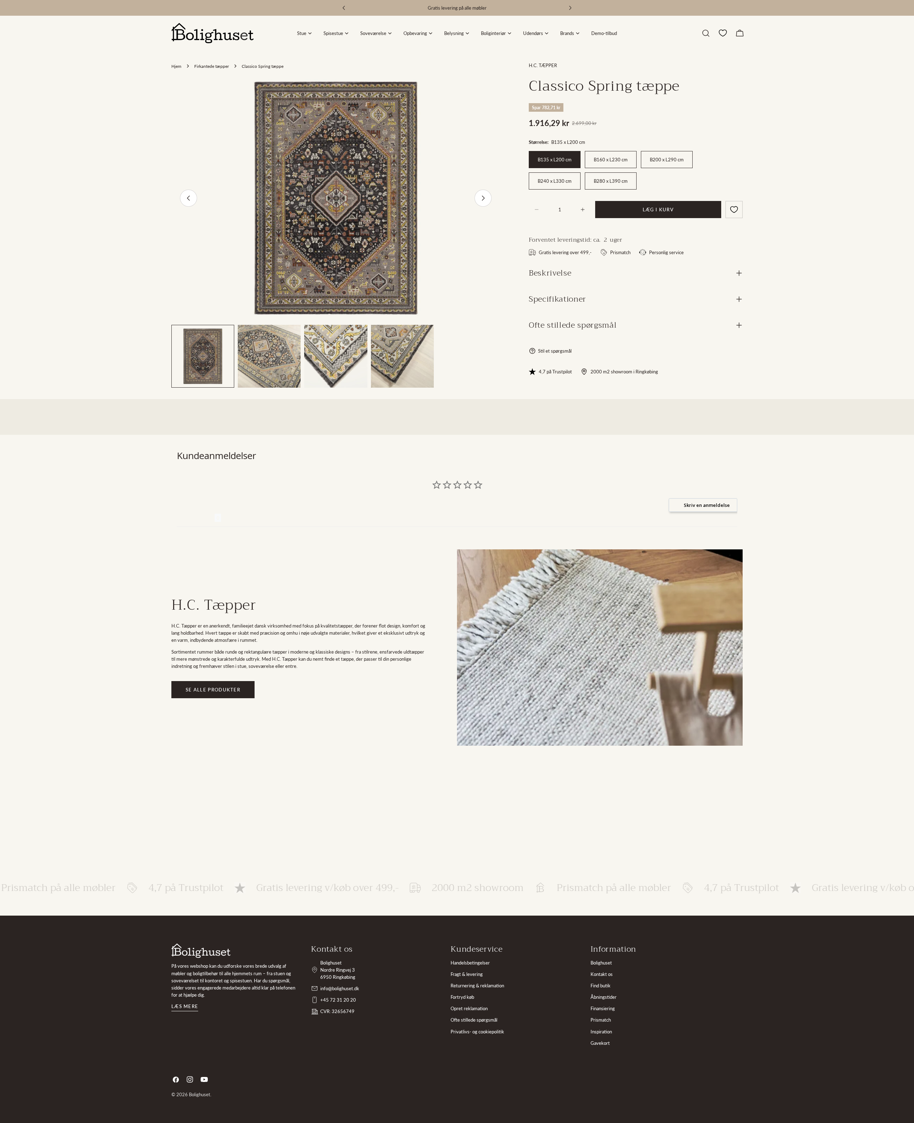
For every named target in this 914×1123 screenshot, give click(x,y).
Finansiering (603, 1008)
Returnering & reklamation (477, 985)
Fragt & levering (467, 974)
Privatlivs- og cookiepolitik (477, 1031)
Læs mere (184, 1006)
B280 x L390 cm (611, 181)
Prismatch (601, 1020)
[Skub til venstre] (188, 198)
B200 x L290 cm (667, 159)
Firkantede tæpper (211, 66)
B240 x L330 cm (555, 181)
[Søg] (706, 33)
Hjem (176, 66)
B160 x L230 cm (611, 159)
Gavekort (600, 1043)
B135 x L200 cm (555, 159)
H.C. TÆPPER (543, 65)
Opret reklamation (469, 1008)
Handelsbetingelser (470, 963)
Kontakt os (602, 974)
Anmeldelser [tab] (195, 517)
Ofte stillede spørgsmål (474, 1020)
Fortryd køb (462, 997)
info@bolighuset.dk (339, 988)
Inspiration (601, 1031)
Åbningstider (604, 997)
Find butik (601, 985)
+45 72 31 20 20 (338, 1000)
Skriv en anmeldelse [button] (707, 505)
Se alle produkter (213, 690)
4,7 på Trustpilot (555, 371)
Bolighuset (601, 963)
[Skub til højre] (483, 198)
